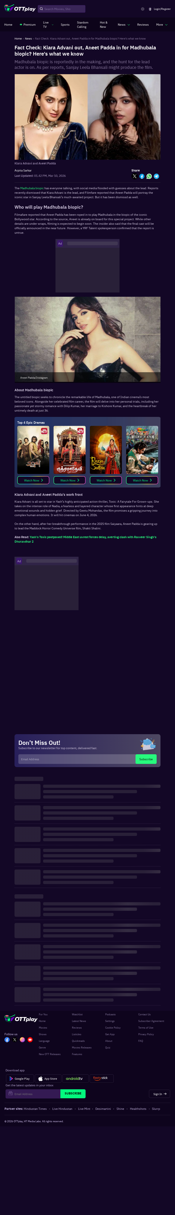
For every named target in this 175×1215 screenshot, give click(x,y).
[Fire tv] (102, 1078)
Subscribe (146, 759)
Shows (43, 1034)
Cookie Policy (113, 1027)
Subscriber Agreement (151, 1021)
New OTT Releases (50, 1054)
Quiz (107, 1047)
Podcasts (110, 1014)
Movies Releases (82, 1047)
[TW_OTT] (14, 1040)
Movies (43, 1027)
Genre (42, 1047)
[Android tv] (75, 1078)
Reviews (77, 1027)
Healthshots (138, 1108)
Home (42, 1021)
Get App (110, 1034)
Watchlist (77, 1014)
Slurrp (156, 1108)
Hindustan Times (35, 1108)
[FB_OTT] (7, 1040)
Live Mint (84, 1108)
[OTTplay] (20, 9)
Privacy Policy (146, 1034)
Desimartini (103, 1108)
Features (77, 1054)
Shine (120, 1108)
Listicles (76, 1034)
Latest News (79, 1021)
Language (44, 1040)
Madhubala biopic (32, 188)
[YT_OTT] (30, 1040)
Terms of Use (145, 1027)
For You (43, 1014)
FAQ (140, 1040)
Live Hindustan (62, 1108)
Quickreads (78, 1040)
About (108, 1040)
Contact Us (144, 1014)
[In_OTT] (22, 1040)
